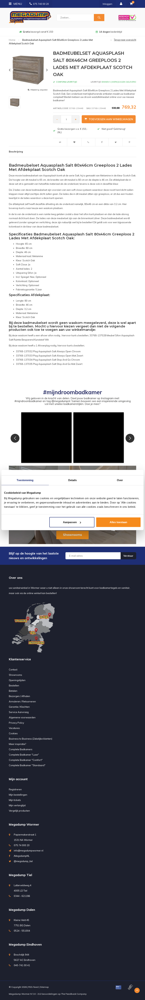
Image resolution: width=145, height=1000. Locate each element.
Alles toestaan (118, 522)
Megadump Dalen (22, 910)
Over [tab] (120, 479)
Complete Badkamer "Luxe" (24, 754)
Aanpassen (70, 522)
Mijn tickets (15, 800)
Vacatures (14, 728)
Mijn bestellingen (18, 794)
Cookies (13, 733)
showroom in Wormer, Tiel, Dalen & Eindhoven (110, 31)
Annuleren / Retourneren (22, 701)
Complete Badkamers (20, 749)
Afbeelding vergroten (39, 90)
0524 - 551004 (22, 930)
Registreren (15, 789)
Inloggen (107, 3)
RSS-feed (33, 987)
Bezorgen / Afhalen (19, 696)
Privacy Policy (16, 722)
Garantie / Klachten (19, 706)
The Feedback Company (73, 994)
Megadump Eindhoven (25, 944)
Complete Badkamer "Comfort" (26, 760)
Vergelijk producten (19, 810)
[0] (131, 3)
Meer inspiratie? (17, 744)
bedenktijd (38, 31)
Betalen (13, 690)
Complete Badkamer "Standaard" (27, 765)
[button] (46, 437)
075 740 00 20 (41, 3)
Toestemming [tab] (25, 479)
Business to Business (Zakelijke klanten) (30, 738)
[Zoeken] (99, 17)
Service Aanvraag (19, 712)
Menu (17, 3)
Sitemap (44, 987)
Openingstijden (17, 680)
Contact (13, 669)
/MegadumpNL (22, 855)
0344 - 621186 (22, 896)
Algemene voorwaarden (22, 717)
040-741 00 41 (22, 965)
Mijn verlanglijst (17, 805)
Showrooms (15, 674)
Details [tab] (72, 479)
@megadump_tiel (23, 861)
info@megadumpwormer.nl (28, 850)
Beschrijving (16, 151)
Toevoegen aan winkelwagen (111, 119)
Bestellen (14, 685)
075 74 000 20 (22, 845)
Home (12, 39)
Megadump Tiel (20, 875)
